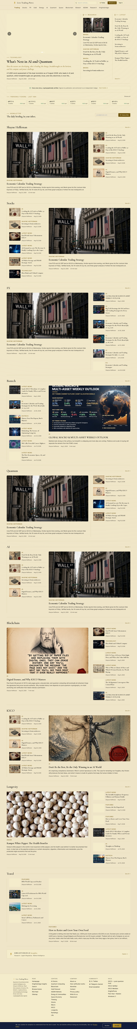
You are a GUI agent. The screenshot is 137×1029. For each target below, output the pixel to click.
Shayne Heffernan (12, 83)
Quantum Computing (58, 988)
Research (93, 7)
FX (30, 7)
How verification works (77, 988)
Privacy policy (74, 996)
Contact (72, 993)
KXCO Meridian (113, 992)
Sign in (121, 3)
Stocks (24, 7)
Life (52, 1019)
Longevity (54, 1014)
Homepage (35, 985)
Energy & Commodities (58, 998)
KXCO (53, 1011)
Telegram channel (97, 988)
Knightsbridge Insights (39, 988)
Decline (107, 1025)
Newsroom (73, 1001)
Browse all (127, 100)
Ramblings (54, 1016)
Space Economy (56, 1001)
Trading (17, 7)
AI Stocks (54, 985)
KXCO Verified (112, 990)
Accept (117, 1025)
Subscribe (125, 119)
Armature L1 (112, 1000)
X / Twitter (94, 985)
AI (47, 7)
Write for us (112, 3)
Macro (53, 1009)
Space (61, 7)
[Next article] (75, 34)
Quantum (53, 7)
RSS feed (35, 996)
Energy (41, 7)
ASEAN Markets (56, 996)
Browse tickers (37, 993)
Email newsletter (94, 991)
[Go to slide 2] (41, 52)
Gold (35, 7)
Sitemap (35, 998)
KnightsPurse (112, 995)
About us (73, 985)
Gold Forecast (55, 993)
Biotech (78, 7)
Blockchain (69, 7)
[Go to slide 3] (44, 52)
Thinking (54, 1003)
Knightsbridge (104, 7)
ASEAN (85, 7)
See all (117, 83)
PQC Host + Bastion (114, 998)
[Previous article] (9, 34)
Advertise (73, 990)
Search (34, 990)
